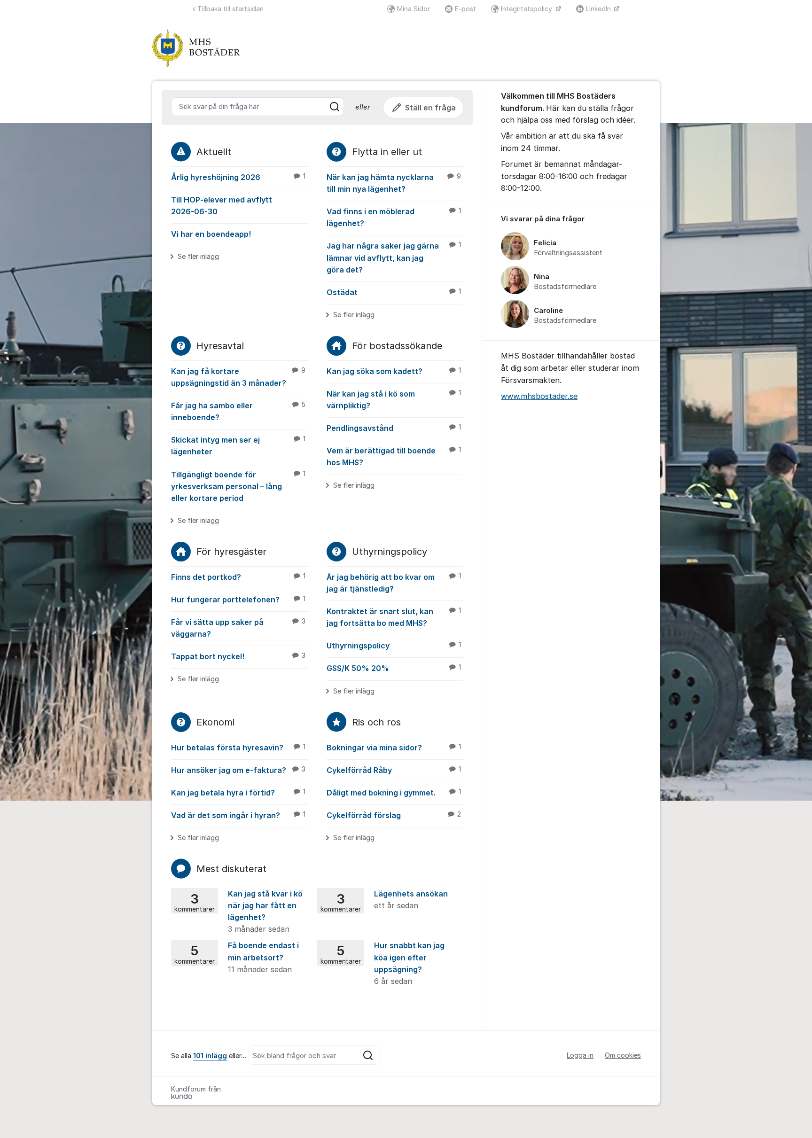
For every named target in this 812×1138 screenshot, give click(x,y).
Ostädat (394, 292)
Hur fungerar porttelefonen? (238, 599)
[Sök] (334, 106)
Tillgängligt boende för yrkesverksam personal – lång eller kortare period (238, 486)
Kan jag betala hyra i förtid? (238, 792)
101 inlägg (210, 1056)
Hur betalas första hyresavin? (238, 747)
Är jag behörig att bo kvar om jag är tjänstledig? (394, 582)
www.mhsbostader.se (539, 396)
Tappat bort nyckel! (238, 656)
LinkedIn (599, 9)
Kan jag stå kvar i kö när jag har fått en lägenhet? (238, 911)
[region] (571, 272)
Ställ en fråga (430, 107)
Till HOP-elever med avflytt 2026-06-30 (221, 205)
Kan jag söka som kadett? (394, 371)
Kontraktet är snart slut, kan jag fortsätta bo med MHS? (394, 617)
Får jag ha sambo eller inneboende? (238, 411)
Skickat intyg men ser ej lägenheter (238, 445)
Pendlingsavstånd (394, 428)
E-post (465, 9)
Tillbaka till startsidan (230, 9)
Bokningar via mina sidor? (394, 747)
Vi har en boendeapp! (211, 234)
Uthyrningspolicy (394, 645)
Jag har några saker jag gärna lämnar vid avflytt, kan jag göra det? (394, 257)
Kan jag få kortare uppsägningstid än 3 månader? (238, 377)
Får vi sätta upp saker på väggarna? (238, 628)
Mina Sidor (413, 9)
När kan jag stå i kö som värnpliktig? (394, 399)
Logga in (580, 1055)
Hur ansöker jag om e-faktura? (238, 770)
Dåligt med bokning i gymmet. (394, 792)
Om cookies (623, 1055)
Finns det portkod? (238, 577)
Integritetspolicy (527, 9)
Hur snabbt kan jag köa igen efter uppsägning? (382, 963)
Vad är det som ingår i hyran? (238, 815)
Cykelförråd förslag (394, 815)
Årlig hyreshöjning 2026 (238, 177)
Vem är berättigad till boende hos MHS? (394, 456)
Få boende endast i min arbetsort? (236, 957)
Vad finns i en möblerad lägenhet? (394, 217)
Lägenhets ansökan (384, 900)
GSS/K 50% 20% (394, 668)
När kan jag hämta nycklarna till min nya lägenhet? (394, 183)
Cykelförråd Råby (394, 770)
